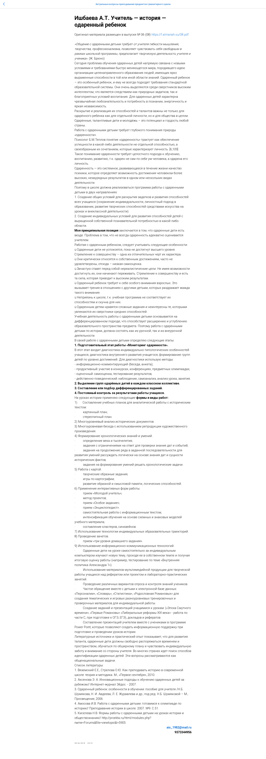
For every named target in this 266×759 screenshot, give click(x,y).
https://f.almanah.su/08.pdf (170, 34)
